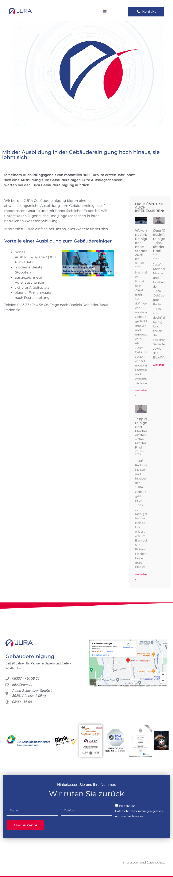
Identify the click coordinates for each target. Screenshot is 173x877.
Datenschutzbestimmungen (133, 811)
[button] (104, 11)
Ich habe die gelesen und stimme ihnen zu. (139, 811)
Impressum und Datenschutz (143, 862)
